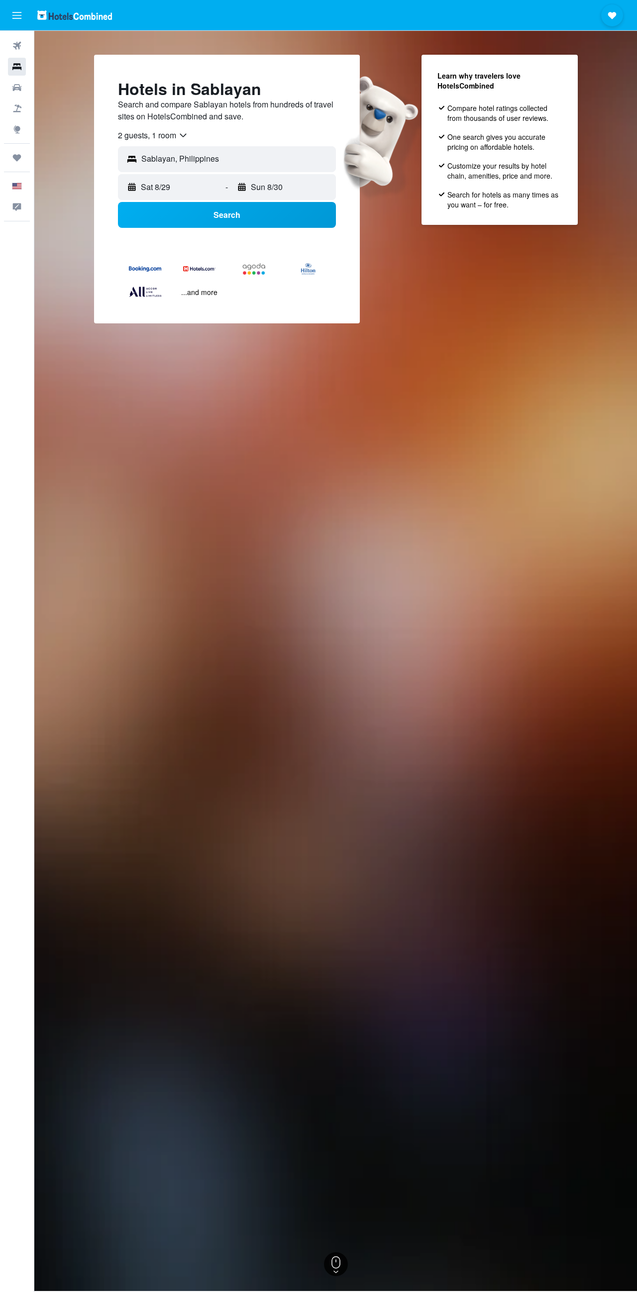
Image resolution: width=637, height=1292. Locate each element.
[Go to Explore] (17, 129)
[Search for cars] (17, 88)
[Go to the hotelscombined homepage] (74, 15)
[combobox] (153, 135)
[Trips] (17, 158)
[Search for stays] (17, 67)
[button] (17, 15)
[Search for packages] (17, 108)
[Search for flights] (17, 46)
